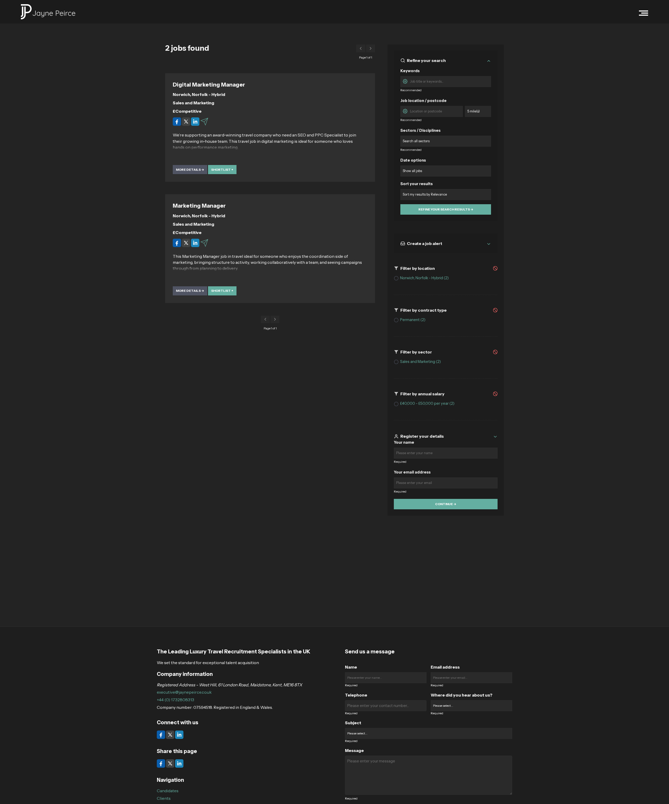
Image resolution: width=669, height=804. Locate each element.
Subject (353, 722)
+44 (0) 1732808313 (175, 699)
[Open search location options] (405, 110)
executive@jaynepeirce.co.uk (184, 692)
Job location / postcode (423, 100)
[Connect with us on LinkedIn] (179, 734)
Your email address (412, 472)
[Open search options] (405, 81)
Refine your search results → (445, 209)
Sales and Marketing (193, 102)
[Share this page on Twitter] (170, 763)
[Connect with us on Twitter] (170, 734)
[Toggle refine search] (488, 60)
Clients (164, 798)
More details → (190, 170)
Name (351, 667)
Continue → (445, 504)
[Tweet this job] (186, 121)
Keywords (410, 71)
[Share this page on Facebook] (161, 763)
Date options (413, 160)
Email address (445, 667)
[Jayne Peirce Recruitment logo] (48, 11)
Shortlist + (222, 170)
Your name (404, 442)
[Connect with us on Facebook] (161, 734)
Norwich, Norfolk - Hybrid (199, 94)
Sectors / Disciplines (420, 130)
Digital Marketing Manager (209, 84)
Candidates (167, 790)
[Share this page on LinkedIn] (179, 763)
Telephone (356, 695)
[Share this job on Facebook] (177, 121)
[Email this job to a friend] (204, 121)
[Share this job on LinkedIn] (195, 121)
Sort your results (416, 183)
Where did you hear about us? (461, 695)
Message (354, 750)
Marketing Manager (199, 205)
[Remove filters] (495, 268)
